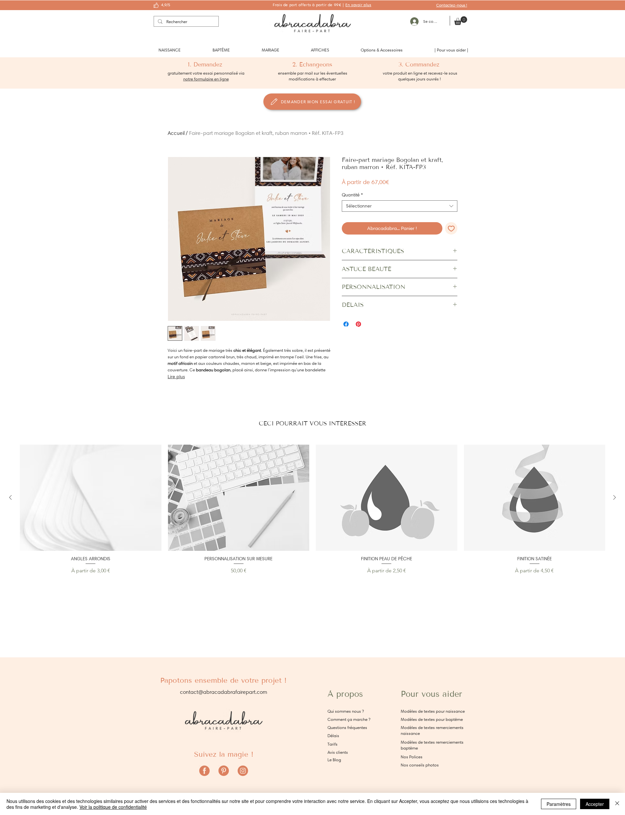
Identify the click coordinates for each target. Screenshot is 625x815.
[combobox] (399, 206)
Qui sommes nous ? (345, 711)
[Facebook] (204, 770)
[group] (312, 509)
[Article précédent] (10, 497)
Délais (333, 735)
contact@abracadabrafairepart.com (223, 692)
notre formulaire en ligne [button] (206, 79)
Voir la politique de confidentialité (113, 807)
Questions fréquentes (347, 727)
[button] (170, 50)
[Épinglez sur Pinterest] (358, 324)
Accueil (176, 133)
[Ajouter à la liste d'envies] (451, 228)
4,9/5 (165, 4)
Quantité (352, 195)
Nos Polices (412, 756)
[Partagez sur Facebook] (346, 324)
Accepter (595, 804)
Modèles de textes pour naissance (433, 711)
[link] (460, 20)
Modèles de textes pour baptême (432, 719)
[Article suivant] (614, 497)
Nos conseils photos (420, 765)
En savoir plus (358, 4)
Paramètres (559, 804)
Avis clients (337, 752)
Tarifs (332, 744)
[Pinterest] (223, 770)
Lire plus (176, 376)
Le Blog (334, 759)
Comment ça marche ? (348, 719)
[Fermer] (617, 804)
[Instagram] (242, 770)
